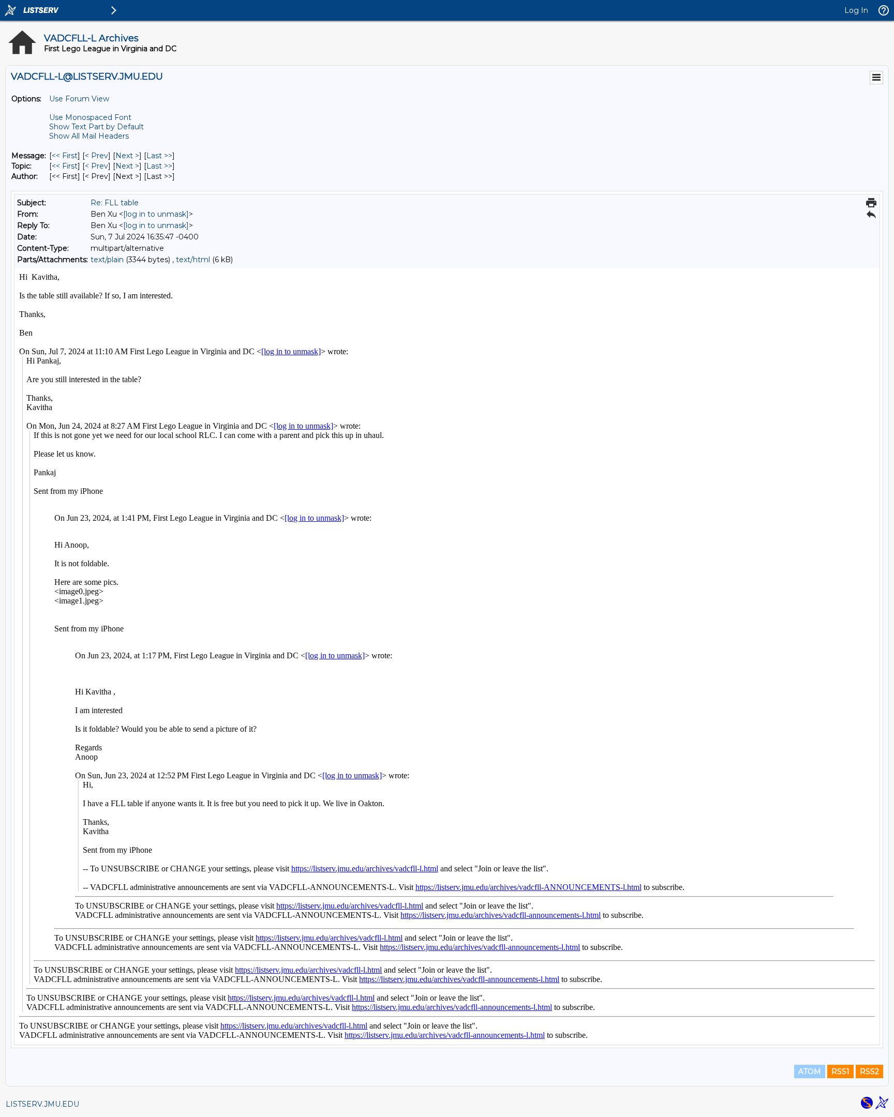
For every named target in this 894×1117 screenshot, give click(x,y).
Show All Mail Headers (89, 136)
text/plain (107, 259)
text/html (193, 259)
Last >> (159, 155)
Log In (856, 10)
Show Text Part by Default (96, 126)
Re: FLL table (115, 202)
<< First (65, 155)
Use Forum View (79, 98)
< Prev (96, 155)
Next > (127, 155)
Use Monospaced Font (90, 117)
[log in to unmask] (156, 214)
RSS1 (840, 1071)
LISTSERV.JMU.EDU (42, 1104)
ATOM (809, 1071)
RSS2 (869, 1071)
